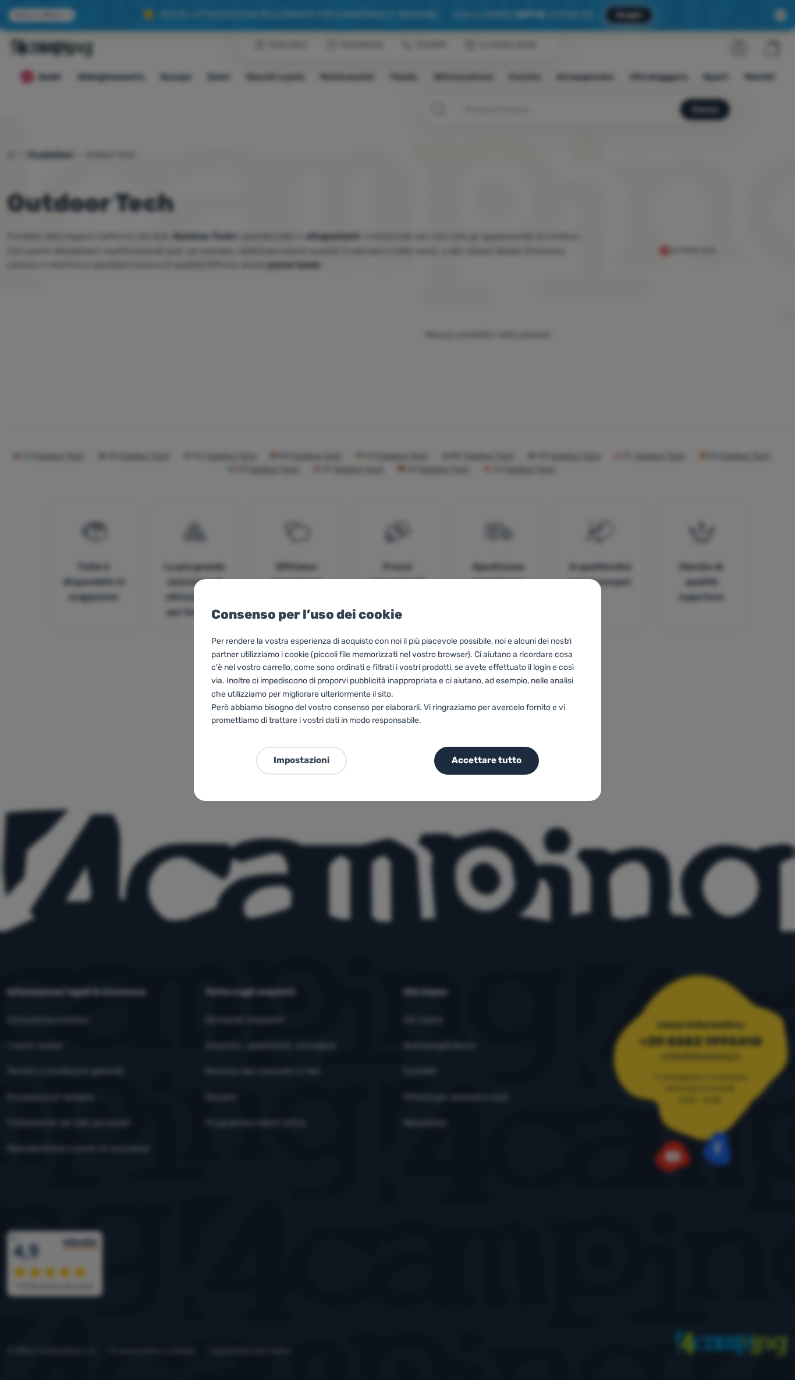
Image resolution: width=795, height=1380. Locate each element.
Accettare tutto (486, 760)
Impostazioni (301, 760)
